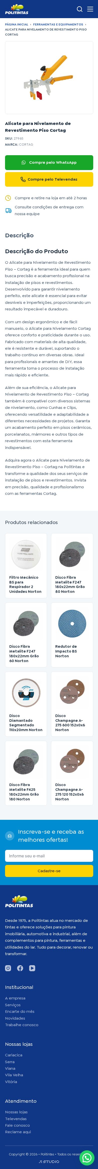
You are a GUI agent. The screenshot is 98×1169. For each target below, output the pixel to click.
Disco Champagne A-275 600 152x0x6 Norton (70, 722)
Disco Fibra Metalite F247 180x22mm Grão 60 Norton (24, 653)
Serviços (13, 1005)
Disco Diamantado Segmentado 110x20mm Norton (25, 722)
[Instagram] (8, 968)
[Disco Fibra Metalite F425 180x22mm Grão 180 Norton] (26, 762)
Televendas (16, 1118)
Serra (10, 1061)
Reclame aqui (18, 1131)
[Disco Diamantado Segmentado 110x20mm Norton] (26, 692)
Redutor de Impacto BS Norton (66, 651)
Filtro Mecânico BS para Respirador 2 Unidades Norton (25, 584)
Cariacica (13, 1055)
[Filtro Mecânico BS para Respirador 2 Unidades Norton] (26, 554)
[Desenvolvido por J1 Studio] (49, 1163)
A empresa (15, 998)
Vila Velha (14, 1075)
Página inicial (16, 24)
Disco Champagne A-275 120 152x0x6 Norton (69, 791)
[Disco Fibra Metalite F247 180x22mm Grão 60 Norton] (26, 623)
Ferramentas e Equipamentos (58, 24)
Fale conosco (17, 1125)
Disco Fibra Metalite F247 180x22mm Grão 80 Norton (70, 584)
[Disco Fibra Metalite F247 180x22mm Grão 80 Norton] (72, 554)
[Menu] (90, 9)
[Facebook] (20, 968)
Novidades (15, 1018)
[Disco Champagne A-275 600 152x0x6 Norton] (72, 692)
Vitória (11, 1081)
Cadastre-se (49, 870)
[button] (86, 1157)
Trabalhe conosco (21, 1024)
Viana (10, 1068)
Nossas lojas (16, 1112)
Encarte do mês (19, 1011)
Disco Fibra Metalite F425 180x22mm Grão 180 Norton (24, 791)
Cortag (26, 144)
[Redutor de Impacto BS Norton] (72, 623)
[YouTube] (32, 968)
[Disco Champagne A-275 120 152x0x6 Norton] (72, 762)
